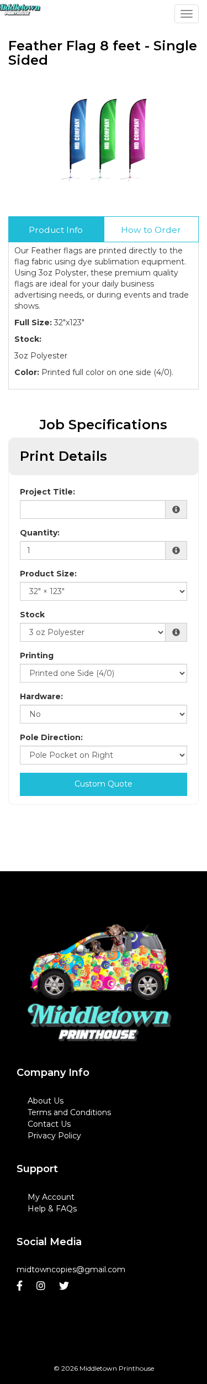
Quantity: (40, 533)
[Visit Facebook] (21, 1286)
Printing (37, 655)
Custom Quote (103, 784)
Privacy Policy (54, 1136)
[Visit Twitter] (65, 1286)
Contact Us (49, 1124)
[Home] (99, 983)
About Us (45, 1101)
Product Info (56, 230)
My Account (51, 1197)
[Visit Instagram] (42, 1286)
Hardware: (41, 696)
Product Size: (48, 574)
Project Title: (47, 492)
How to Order (151, 230)
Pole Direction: (51, 737)
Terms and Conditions (69, 1112)
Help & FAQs (52, 1209)
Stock (32, 615)
